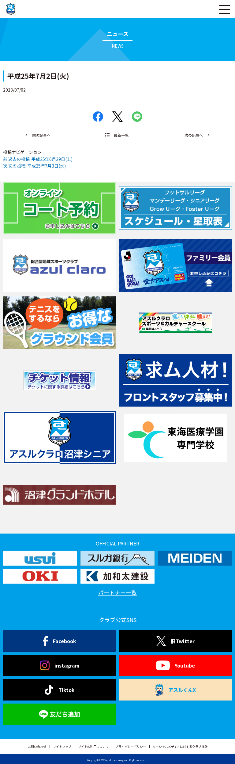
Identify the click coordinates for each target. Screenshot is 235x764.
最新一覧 (121, 135)
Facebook (64, 641)
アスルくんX (182, 689)
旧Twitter (183, 641)
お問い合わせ (37, 746)
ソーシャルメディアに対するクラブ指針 (180, 746)
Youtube (185, 665)
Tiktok (66, 689)
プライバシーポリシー (130, 746)
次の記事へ (194, 135)
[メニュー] (224, 9)
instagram (67, 665)
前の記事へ (41, 135)
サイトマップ (62, 746)
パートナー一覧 (117, 592)
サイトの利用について (93, 746)
